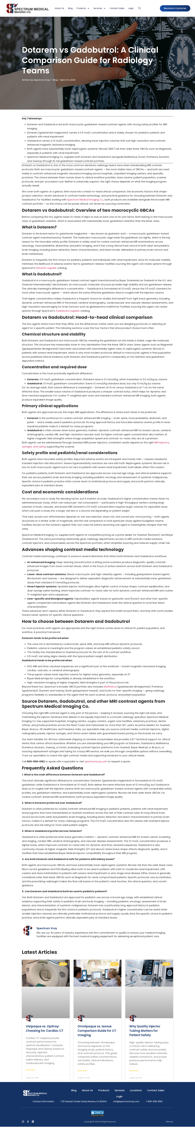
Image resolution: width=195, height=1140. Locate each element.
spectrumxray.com (95, 761)
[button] (139, 8)
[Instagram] (23, 1121)
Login (131, 8)
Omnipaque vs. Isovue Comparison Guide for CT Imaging (97, 1030)
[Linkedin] (33, 1121)
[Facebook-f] (28, 1121)
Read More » (31, 1070)
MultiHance (110, 686)
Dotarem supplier (46, 268)
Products (81, 8)
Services (97, 8)
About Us (59, 8)
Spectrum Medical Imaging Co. (84, 199)
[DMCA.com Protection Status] (97, 1116)
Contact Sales (117, 8)
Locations (136, 1090)
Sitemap (169, 1121)
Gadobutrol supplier (67, 310)
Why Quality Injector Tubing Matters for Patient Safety (144, 1030)
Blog (70, 8)
